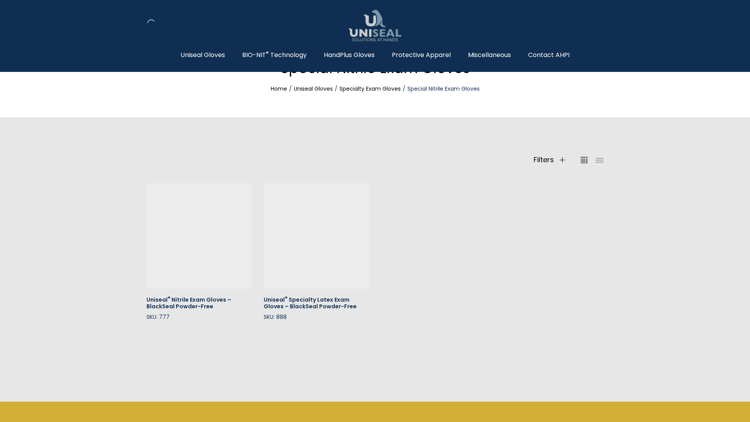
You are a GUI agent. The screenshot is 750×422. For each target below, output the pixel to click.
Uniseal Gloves (202, 55)
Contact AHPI (549, 55)
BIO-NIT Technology (274, 55)
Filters (545, 159)
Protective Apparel (421, 55)
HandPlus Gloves (349, 55)
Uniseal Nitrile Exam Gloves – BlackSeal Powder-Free (188, 303)
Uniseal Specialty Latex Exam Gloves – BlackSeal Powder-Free (310, 303)
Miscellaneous (489, 55)
